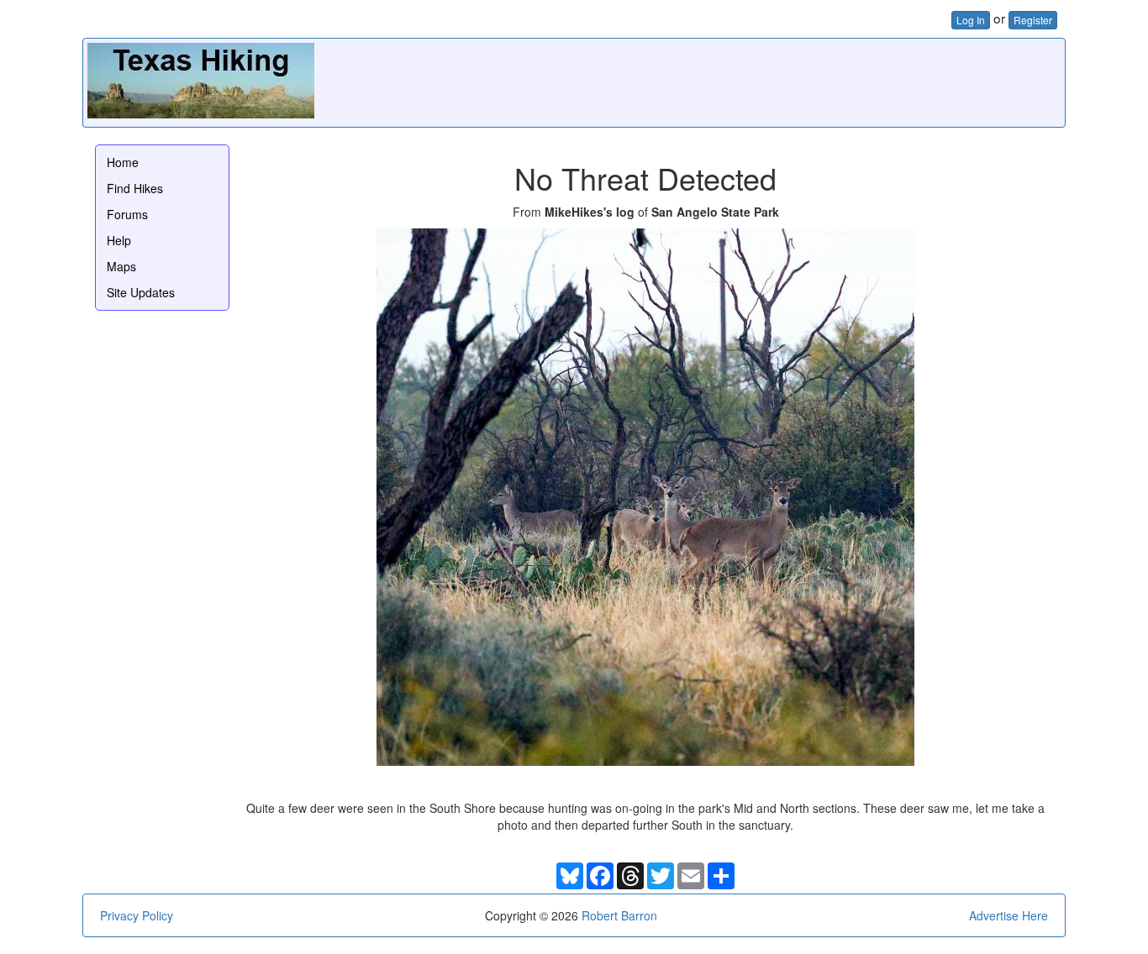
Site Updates (141, 292)
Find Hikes (135, 188)
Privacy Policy (136, 915)
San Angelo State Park (715, 211)
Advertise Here (1008, 915)
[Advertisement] (755, 80)
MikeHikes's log (590, 211)
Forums (127, 214)
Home (123, 162)
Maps (121, 266)
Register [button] (1033, 20)
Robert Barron (619, 915)
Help (119, 240)
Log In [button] (970, 20)
